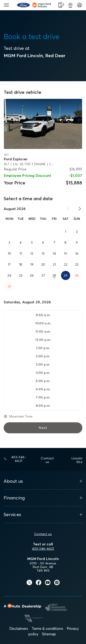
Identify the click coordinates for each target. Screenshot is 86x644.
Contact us (43, 534)
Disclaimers (18, 628)
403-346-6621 (43, 549)
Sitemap (49, 634)
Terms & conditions (47, 628)
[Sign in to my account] (79, 5)
